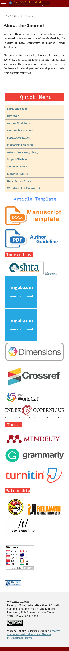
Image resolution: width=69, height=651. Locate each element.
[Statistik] (19, 568)
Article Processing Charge (23, 152)
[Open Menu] (3, 3)
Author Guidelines (18, 123)
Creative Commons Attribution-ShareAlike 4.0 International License (33, 634)
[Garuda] (51, 273)
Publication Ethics (18, 137)
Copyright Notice (17, 173)
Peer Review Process (20, 130)
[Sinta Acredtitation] (25, 273)
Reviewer (13, 116)
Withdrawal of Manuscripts (24, 188)
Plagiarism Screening (20, 144)
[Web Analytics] (13, 585)
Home (7, 16)
